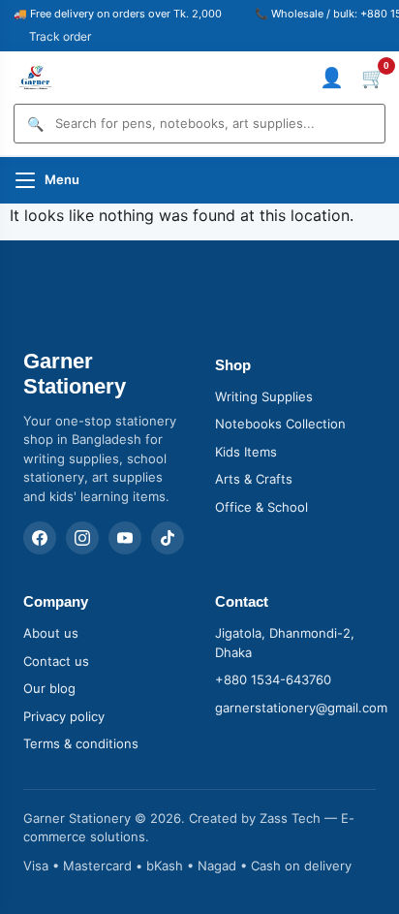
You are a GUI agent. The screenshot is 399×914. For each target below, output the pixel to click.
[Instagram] (82, 537)
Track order (60, 36)
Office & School (261, 507)
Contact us (56, 661)
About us (50, 633)
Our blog (49, 688)
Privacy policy (64, 716)
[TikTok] (167, 537)
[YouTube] (124, 537)
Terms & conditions (80, 743)
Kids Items (246, 451)
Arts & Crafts (253, 479)
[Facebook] (39, 537)
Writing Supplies (264, 396)
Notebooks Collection (280, 423)
